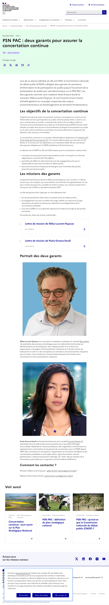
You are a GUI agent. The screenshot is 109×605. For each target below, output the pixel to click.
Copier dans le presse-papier (28, 65)
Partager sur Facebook (5, 65)
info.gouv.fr (76, 577)
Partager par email (22, 65)
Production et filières (10, 20)
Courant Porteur (74, 441)
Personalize (23, 595)
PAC (4, 53)
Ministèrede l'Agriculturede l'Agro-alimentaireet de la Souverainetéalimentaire (11, 8)
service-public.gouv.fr (93, 577)
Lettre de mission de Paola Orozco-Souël (48, 241)
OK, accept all (60, 595)
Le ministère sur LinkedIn (83, 558)
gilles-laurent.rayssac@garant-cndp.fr (62, 470)
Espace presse (78, 4)
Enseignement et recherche (49, 20)
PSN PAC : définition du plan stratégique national (54, 522)
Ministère (68, 20)
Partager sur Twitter (11, 65)
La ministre (82, 20)
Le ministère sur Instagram (97, 558)
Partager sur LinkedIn (16, 65)
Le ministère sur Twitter (76, 558)
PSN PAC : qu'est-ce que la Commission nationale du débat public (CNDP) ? (87, 524)
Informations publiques (80, 594)
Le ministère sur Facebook (90, 558)
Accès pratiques (97, 4)
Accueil (5, 26)
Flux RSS (93, 594)
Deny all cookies (41, 595)
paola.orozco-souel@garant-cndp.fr (58, 476)
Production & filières (16, 26)
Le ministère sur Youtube (103, 558)
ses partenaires (22, 573)
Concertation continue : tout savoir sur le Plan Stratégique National (21, 526)
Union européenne (13, 53)
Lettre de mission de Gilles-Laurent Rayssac (49, 223)
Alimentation (28, 20)
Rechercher (104, 12)
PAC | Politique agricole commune (36, 26)
